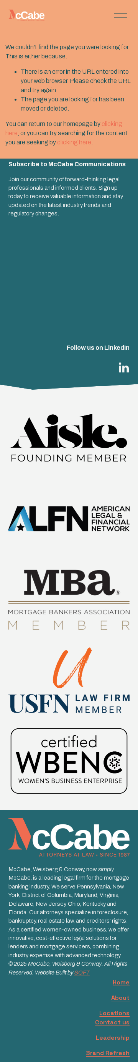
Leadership (113, 1038)
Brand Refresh (108, 1053)
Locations (114, 1013)
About (120, 998)
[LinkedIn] (123, 368)
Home (121, 982)
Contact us (112, 1022)
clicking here (74, 142)
